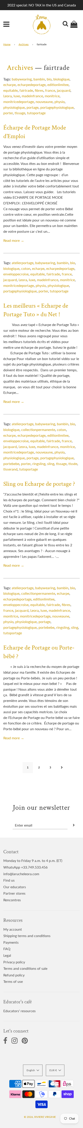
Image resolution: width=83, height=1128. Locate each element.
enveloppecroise (16, 274)
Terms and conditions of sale (25, 968)
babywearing (22, 79)
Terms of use (13, 981)
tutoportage (36, 113)
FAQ (6, 949)
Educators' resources (19, 1011)
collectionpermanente (38, 429)
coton (25, 268)
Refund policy (14, 975)
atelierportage (22, 263)
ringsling (38, 463)
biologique (61, 79)
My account (12, 929)
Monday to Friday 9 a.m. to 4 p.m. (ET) (32, 860)
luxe (17, 96)
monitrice (52, 96)
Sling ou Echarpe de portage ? (39, 484)
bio (49, 79)
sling (50, 463)
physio (59, 101)
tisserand (10, 469)
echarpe (9, 84)
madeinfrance (32, 96)
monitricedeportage (18, 101)
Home (6, 44)
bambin (39, 79)
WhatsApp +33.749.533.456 (25, 867)
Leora (7, 96)
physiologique (14, 107)
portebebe (11, 463)
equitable (10, 90)
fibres (39, 90)
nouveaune (44, 101)
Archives (24, 44)
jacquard (63, 90)
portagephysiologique (57, 107)
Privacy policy (14, 962)
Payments (11, 942)
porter (8, 113)
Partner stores (14, 893)
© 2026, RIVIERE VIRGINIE (40, 1116)
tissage (20, 113)
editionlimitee (58, 84)
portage (33, 107)
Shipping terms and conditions (26, 936)
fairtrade (26, 90)
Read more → (13, 240)
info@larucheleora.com (21, 874)
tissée (72, 463)
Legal (7, 955)
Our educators (14, 887)
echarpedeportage (31, 84)
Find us (9, 880)
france (50, 90)
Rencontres (12, 900)
